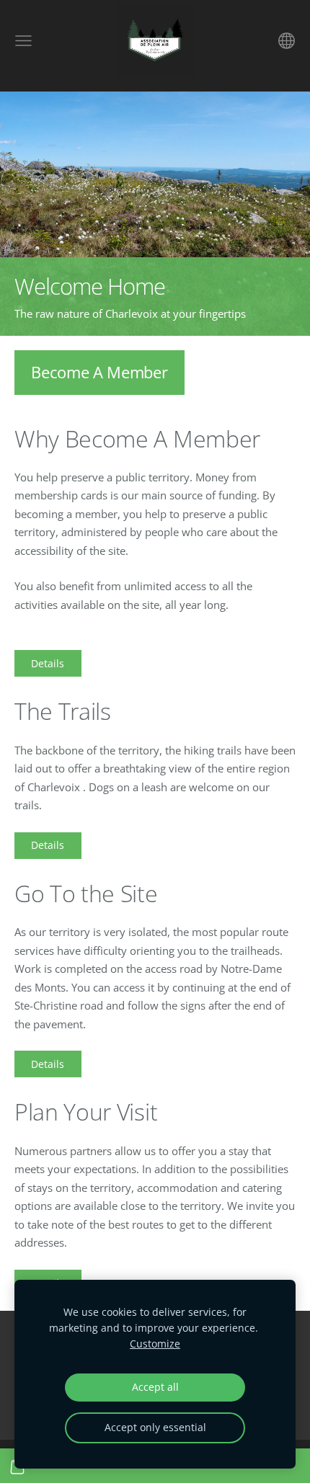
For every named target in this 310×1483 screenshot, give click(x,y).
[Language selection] (286, 41)
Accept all (155, 1387)
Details (47, 663)
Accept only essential (155, 1427)
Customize (155, 1343)
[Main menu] (23, 41)
